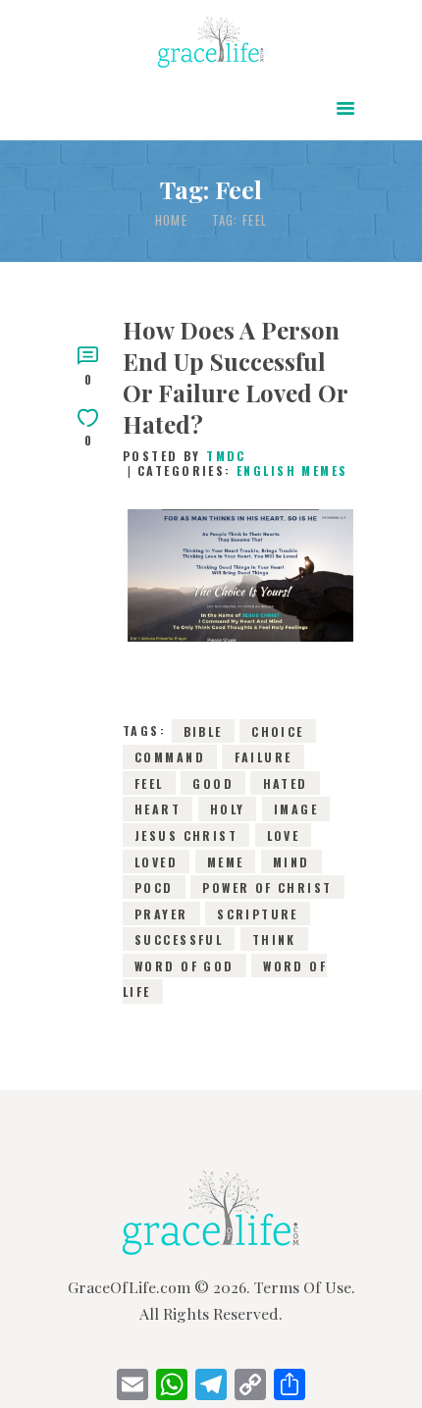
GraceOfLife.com (129, 1287)
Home (171, 220)
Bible (203, 730)
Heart (157, 809)
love (283, 835)
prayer (161, 913)
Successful (178, 939)
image (296, 809)
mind (291, 861)
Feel (149, 783)
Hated (285, 783)
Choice (277, 730)
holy (227, 809)
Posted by (184, 455)
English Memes (292, 470)
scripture (257, 913)
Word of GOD (184, 965)
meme (225, 861)
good (213, 783)
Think (274, 939)
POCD (154, 887)
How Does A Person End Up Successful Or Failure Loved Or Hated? (235, 377)
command (169, 757)
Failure (263, 757)
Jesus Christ (185, 835)
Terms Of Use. (304, 1287)
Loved (156, 861)
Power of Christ (267, 887)
